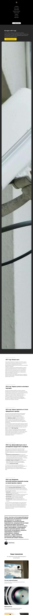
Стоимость (16, 14)
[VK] (17, 20)
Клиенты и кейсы (16, 12)
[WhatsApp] (15, 20)
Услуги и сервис (16, 9)
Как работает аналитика (16, 11)
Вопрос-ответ (16, 17)
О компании (16, 6)
